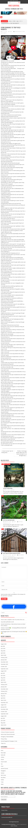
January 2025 (4, 686)
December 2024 (4, 689)
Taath (10, 31)
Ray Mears (3, 777)
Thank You (3, 743)
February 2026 (4, 657)
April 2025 (3, 680)
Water (2, 784)
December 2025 (4, 662)
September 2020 (4, 713)
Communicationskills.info (6, 817)
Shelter (2, 779)
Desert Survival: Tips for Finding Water (7, 451)
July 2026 (3, 646)
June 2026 (3, 648)
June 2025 (3, 675)
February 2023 (4, 691)
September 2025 (4, 668)
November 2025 (4, 664)
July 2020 (3, 718)
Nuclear (2, 773)
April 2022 (3, 698)
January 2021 (4, 707)
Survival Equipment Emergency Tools (9, 741)
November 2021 (4, 702)
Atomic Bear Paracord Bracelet (8, 734)
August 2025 (3, 671)
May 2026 (3, 650)
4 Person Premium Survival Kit (7, 732)
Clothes (2, 757)
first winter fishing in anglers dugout (11, 553)
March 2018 (3, 725)
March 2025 (3, 682)
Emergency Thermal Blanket (7, 736)
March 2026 (3, 655)
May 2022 (3, 695)
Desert (2, 759)
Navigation (3, 770)
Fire (2, 764)
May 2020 (3, 722)
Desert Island (4, 761)
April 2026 (3, 653)
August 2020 (3, 716)
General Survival (7, 464)
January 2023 (4, 693)
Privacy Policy (4, 739)
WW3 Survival (14, 5)
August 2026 (3, 644)
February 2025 (4, 684)
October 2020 (4, 711)
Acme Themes (14, 825)
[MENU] (1, 17)
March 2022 (3, 700)
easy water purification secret (7, 621)
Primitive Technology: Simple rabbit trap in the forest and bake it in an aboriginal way (21, 453)
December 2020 (4, 709)
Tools (2, 782)
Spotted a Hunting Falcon (8, 520)
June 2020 (3, 720)
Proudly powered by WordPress (8, 824)
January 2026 (4, 659)
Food (2, 464)
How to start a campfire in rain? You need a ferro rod (12, 619)
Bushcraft (3, 755)
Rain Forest (3, 775)
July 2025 (3, 673)
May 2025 (3, 677)
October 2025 (4, 666)
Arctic (2, 750)
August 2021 (3, 704)
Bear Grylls (3, 752)
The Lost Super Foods (7, 488)
